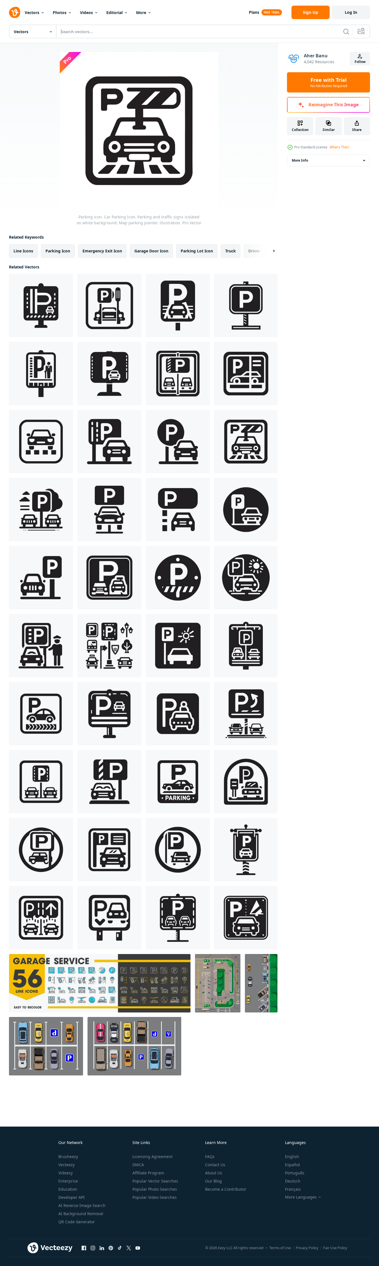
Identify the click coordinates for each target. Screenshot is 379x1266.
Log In (351, 12)
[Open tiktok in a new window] (120, 1247)
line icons (23, 251)
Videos (86, 12)
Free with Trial (328, 82)
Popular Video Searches (154, 1197)
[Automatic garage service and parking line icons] (99, 983)
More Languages (301, 1197)
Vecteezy (66, 1164)
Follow (360, 61)
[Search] (346, 31)
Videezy (65, 1172)
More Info (300, 160)
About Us (213, 1172)
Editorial (114, 12)
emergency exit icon (102, 251)
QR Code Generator (76, 1221)
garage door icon (151, 251)
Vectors (32, 12)
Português (294, 1172)
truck (230, 251)
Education (67, 1189)
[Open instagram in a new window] (93, 1247)
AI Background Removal (80, 1213)
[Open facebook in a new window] (84, 1247)
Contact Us (215, 1164)
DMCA (138, 1164)
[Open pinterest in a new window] (111, 1247)
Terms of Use (280, 1247)
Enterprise (68, 1181)
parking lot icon (197, 251)
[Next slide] (269, 251)
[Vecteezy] (14, 12)
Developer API (71, 1197)
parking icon (57, 251)
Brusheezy (68, 1156)
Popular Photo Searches (154, 1189)
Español (292, 1164)
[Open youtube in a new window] (137, 1247)
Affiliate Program (148, 1172)
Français (293, 1189)
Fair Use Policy (335, 1247)
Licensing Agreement (152, 1156)
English (292, 1156)
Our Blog (213, 1181)
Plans (254, 12)
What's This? (339, 147)
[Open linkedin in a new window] (102, 1247)
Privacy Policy (307, 1247)
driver (254, 251)
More (141, 12)
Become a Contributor (225, 1189)
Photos (59, 12)
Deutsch (292, 1181)
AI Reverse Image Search (81, 1205)
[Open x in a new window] (129, 1247)
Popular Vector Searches (155, 1181)
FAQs (210, 1156)
